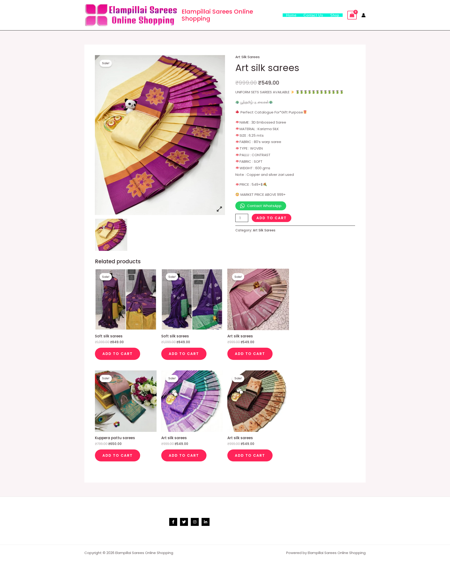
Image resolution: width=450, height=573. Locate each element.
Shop (334, 15)
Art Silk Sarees (247, 56)
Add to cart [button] (117, 353)
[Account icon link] (363, 15)
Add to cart (271, 217)
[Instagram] (195, 522)
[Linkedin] (206, 522)
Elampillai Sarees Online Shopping (217, 15)
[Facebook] (173, 522)
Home (291, 15)
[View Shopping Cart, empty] (352, 15)
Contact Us (313, 15)
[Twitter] (184, 522)
